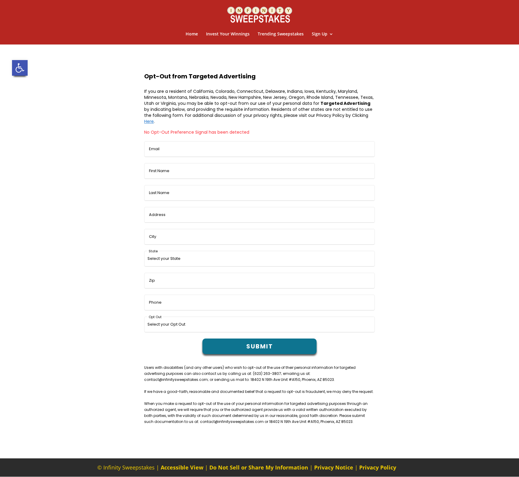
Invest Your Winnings (228, 34)
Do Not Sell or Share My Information (258, 467)
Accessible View (182, 467)
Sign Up (319, 34)
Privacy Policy (377, 467)
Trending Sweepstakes (281, 34)
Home (192, 34)
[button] (20, 68)
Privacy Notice (333, 467)
